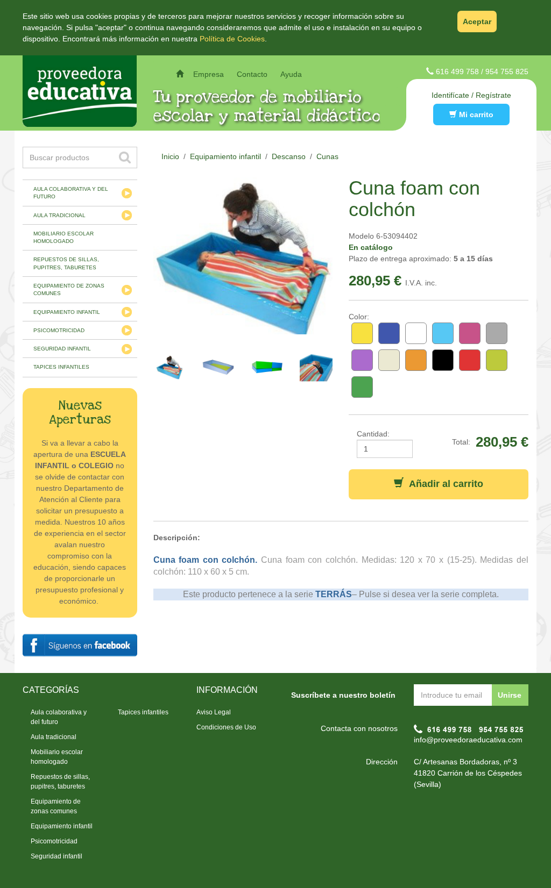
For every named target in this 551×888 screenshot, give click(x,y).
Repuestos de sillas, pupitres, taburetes (66, 263)
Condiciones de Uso (226, 727)
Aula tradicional (59, 215)
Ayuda (291, 74)
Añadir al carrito (443, 483)
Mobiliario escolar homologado (63, 237)
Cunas (327, 156)
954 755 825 (506, 71)
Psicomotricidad (58, 330)
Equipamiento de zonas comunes (68, 289)
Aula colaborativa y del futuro (70, 192)
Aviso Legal (213, 712)
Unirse (509, 695)
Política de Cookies (232, 38)
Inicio (170, 156)
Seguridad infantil (62, 349)
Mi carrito (475, 114)
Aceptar (477, 21)
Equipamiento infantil (66, 312)
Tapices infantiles (61, 367)
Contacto (252, 74)
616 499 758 (457, 71)
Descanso (289, 156)
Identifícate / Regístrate (471, 95)
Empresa (208, 74)
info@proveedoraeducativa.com (468, 739)
